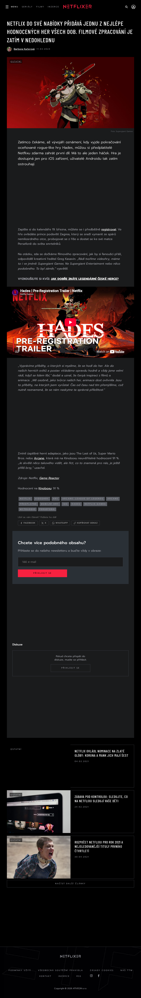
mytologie (27, 509)
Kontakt (45, 976)
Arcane (39, 458)
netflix (25, 498)
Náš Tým (127, 970)
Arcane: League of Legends (82, 498)
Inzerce (64, 976)
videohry (42, 498)
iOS (65, 504)
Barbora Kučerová (24, 49)
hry (55, 498)
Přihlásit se (42, 573)
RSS (79, 976)
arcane (112, 498)
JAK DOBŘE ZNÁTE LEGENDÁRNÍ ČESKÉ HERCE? (85, 279)
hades (76, 504)
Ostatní (16, 61)
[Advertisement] (70, 197)
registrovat (108, 229)
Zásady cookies (102, 970)
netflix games (95, 504)
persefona (47, 509)
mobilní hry (50, 504)
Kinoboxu (45, 488)
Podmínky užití (20, 970)
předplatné (28, 504)
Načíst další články (70, 883)
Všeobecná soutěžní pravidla (60, 970)
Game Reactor (49, 478)
